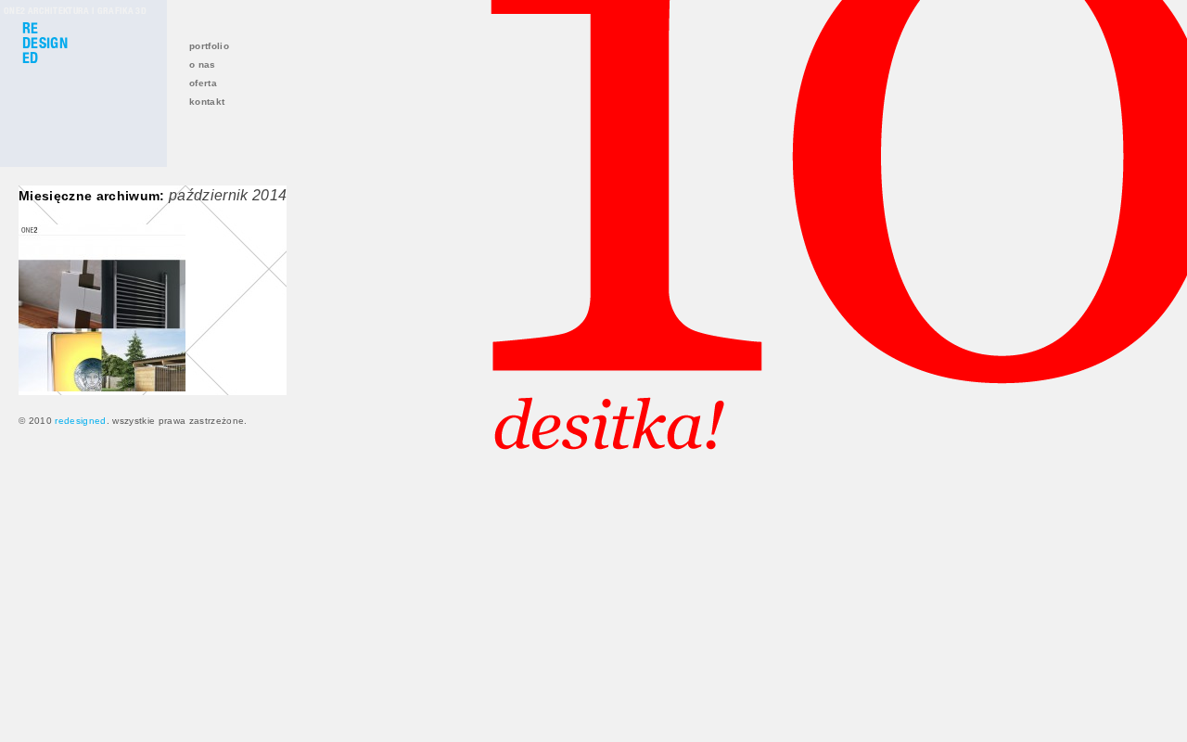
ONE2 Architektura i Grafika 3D (75, 10)
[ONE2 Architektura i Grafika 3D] (102, 387)
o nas (202, 64)
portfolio (209, 46)
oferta (203, 83)
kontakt (206, 101)
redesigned (80, 421)
